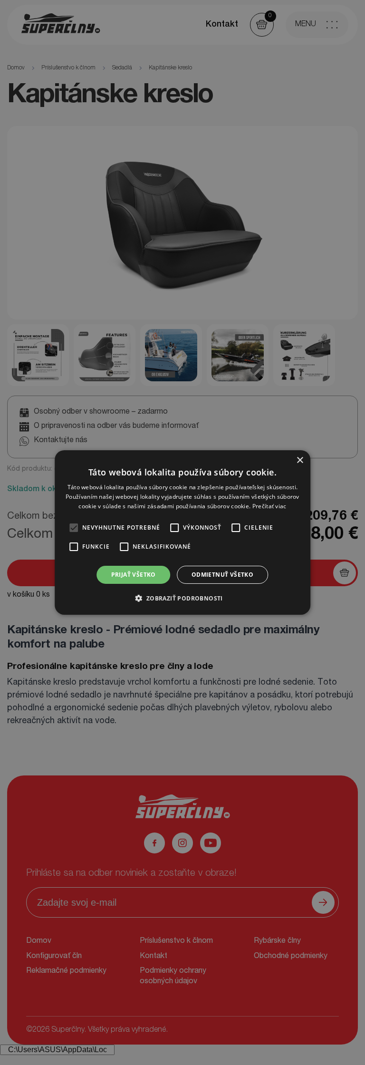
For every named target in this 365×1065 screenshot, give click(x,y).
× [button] (299, 460)
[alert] (182, 532)
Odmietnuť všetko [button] (222, 575)
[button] (182, 598)
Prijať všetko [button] (133, 575)
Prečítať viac (269, 506)
